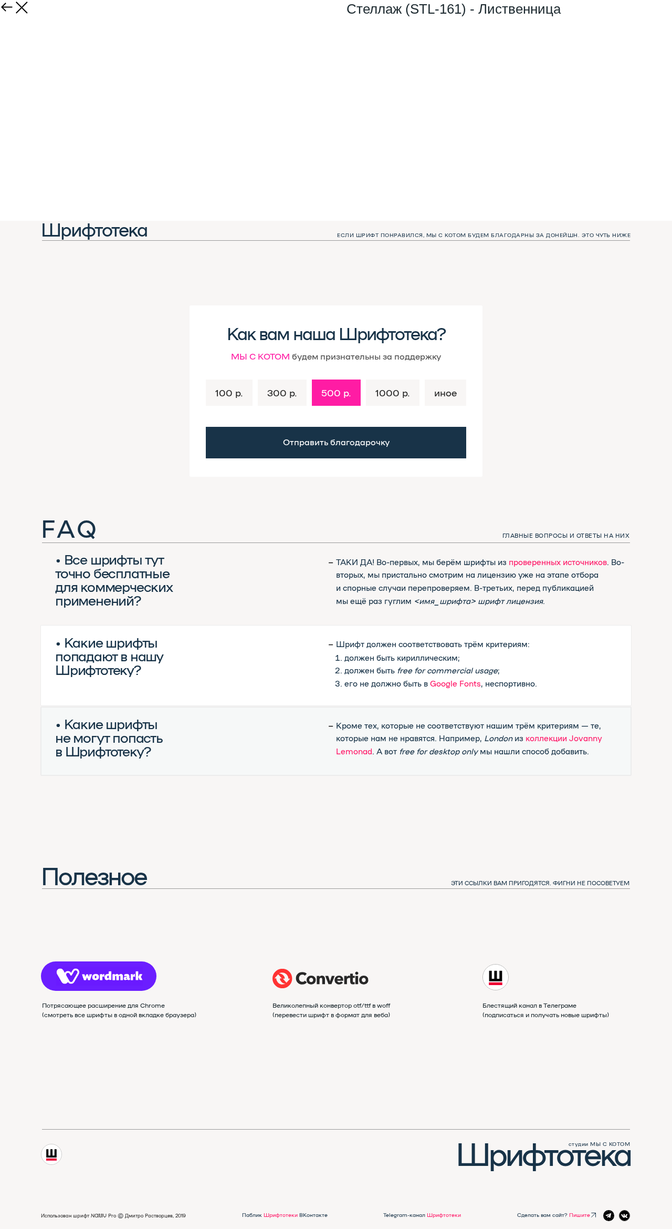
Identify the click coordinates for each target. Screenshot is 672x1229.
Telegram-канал (422, 1215)
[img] (320, 978)
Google (443, 683)
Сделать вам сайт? (553, 1215)
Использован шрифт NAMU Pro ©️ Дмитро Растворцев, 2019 (113, 1215)
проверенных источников (558, 562)
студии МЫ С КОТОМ (600, 1144)
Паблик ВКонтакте (285, 1215)
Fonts (470, 683)
